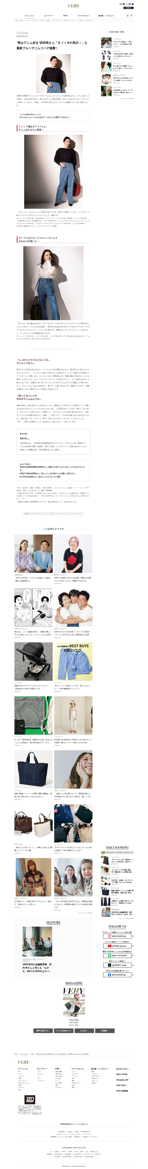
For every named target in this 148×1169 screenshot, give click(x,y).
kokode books (78, 1156)
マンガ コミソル (88, 1154)
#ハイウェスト (78, 513)
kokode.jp (57, 1156)
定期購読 (104, 1031)
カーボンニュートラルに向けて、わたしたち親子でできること (45, 117)
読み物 (93, 1083)
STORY (70, 1151)
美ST (82, 1151)
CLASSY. (56, 1151)
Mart (76, 1151)
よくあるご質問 (67, 1136)
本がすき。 (98, 1154)
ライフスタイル (83, 15)
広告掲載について (55, 1136)
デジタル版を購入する (63, 1031)
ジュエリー (35, 20)
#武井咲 (26, 513)
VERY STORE (121, 1074)
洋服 (47, 20)
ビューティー (49, 15)
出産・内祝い (59, 1076)
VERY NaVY (121, 1085)
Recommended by (83, 912)
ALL (16, 20)
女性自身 (49, 1154)
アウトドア (75, 1076)
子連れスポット (59, 1074)
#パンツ (45, 513)
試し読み (84, 1031)
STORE (77, 1131)
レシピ (73, 1071)
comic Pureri (77, 1154)
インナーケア (40, 1080)
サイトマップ (88, 1134)
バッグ (27, 20)
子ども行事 (58, 1083)
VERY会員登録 (122, 1091)
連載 (93, 1071)
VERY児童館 (58, 1071)
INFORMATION (86, 1131)
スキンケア (40, 1074)
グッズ (57, 1080)
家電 (73, 1087)
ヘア (38, 1076)
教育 (56, 1085)
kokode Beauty (67, 1156)
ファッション (29, 15)
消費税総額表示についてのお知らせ (74, 1124)
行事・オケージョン (70, 20)
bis (87, 1151)
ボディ (39, 1078)
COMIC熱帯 (67, 1154)
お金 (73, 1085)
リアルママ (58, 1087)
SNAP (81, 20)
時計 (42, 20)
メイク (39, 1071)
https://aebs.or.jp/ (36, 1113)
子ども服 (57, 1078)
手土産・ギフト (76, 1083)
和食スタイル (94, 1151)
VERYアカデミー (96, 1076)
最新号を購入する (42, 1031)
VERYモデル (95, 1078)
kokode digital (89, 1156)
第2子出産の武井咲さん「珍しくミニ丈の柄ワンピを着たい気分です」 (48, 473)
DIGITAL (69, 1131)
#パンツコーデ (66, 513)
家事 (73, 1080)
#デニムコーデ (55, 513)
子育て (65, 15)
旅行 (73, 1078)
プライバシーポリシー (76, 1134)
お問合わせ (77, 1136)
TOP (15, 1054)
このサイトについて (61, 1134)
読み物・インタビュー (106, 15)
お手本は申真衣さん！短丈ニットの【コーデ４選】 (41, 477)
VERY (63, 1151)
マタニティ (88, 20)
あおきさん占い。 (123, 1069)
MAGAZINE (61, 1131)
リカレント (95, 1080)
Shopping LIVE (122, 1080)
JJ (50, 1151)
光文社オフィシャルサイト (90, 1136)
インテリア (75, 1074)
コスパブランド (56, 20)
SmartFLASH (58, 1154)
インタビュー (95, 1074)
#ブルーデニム (36, 513)
